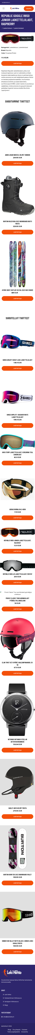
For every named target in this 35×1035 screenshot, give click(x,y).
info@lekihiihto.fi (6, 2)
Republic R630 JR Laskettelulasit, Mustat (17, 574)
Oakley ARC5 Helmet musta (17, 808)
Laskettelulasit (19, 28)
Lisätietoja (17, 63)
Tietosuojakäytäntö (13, 1032)
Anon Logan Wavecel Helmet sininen (17, 155)
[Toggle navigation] (3, 8)
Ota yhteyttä (16, 1030)
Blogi (6, 1005)
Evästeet (24, 1030)
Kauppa (28, 8)
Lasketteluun (7, 28)
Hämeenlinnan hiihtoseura (13, 998)
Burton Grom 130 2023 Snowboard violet (17, 874)
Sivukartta (24, 1032)
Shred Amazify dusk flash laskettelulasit (17, 360)
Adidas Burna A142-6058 (17, 509)
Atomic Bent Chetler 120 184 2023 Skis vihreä (17, 290)
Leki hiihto (8, 994)
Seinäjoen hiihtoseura (12, 1001)
